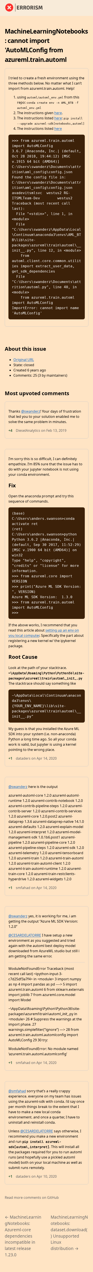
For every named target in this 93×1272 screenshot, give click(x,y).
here (58, 112)
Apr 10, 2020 (47, 1176)
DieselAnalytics (28, 430)
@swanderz (30, 411)
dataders (23, 758)
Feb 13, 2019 (56, 430)
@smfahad (17, 1091)
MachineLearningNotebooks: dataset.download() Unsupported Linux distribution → (69, 1232)
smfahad (23, 887)
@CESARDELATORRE (24, 935)
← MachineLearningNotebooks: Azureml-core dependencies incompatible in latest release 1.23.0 (23, 1236)
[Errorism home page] (26, 7)
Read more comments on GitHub (32, 1197)
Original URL (23, 359)
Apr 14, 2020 (47, 758)
